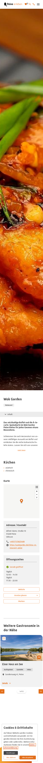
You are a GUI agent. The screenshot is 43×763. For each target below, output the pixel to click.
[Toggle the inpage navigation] (5, 414)
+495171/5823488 (17, 541)
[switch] (4, 638)
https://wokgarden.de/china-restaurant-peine (23, 546)
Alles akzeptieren (27, 757)
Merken (21, 601)
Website (21, 589)
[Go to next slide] (41, 691)
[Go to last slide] (2, 691)
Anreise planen (20, 595)
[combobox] (21, 595)
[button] (38, 4)
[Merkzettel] (26, 4)
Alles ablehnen (11, 757)
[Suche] (30, 4)
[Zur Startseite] (13, 4)
